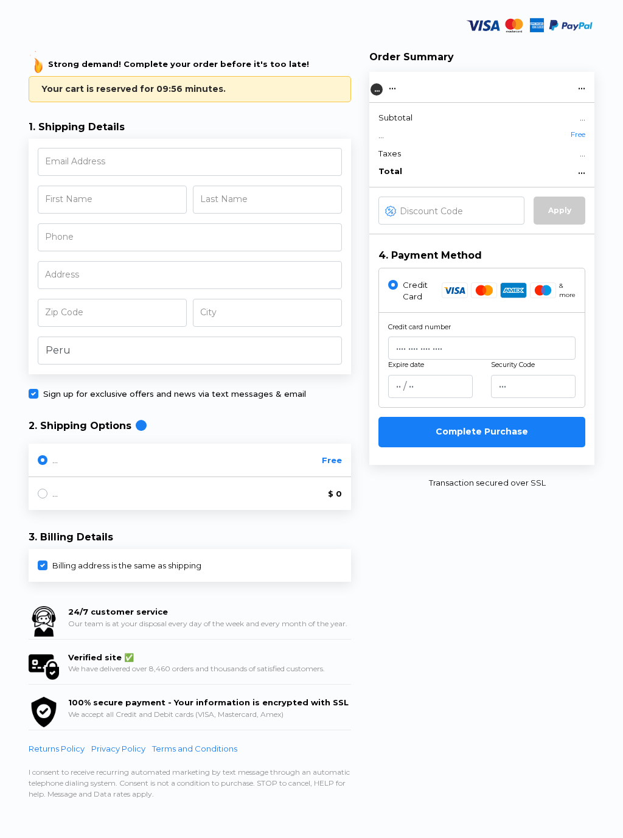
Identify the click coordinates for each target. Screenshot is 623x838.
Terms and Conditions (194, 748)
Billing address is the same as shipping (126, 565)
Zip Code (64, 312)
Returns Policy (57, 748)
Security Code (513, 364)
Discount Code (431, 211)
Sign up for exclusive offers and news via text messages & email (174, 394)
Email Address (75, 161)
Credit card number (419, 327)
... (55, 460)
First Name (68, 199)
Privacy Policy (119, 748)
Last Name (224, 199)
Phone (59, 236)
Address (62, 274)
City (208, 312)
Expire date (406, 364)
